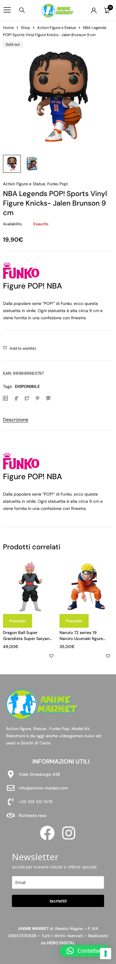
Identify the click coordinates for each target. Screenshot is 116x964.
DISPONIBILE (27, 386)
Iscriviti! (58, 901)
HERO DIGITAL (61, 943)
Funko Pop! (57, 184)
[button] (84, 951)
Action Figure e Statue (56, 27)
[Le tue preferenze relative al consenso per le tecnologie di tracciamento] (105, 953)
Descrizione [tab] (15, 419)
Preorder (17, 621)
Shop (25, 27)
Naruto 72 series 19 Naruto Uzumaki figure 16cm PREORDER (81, 638)
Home (8, 27)
